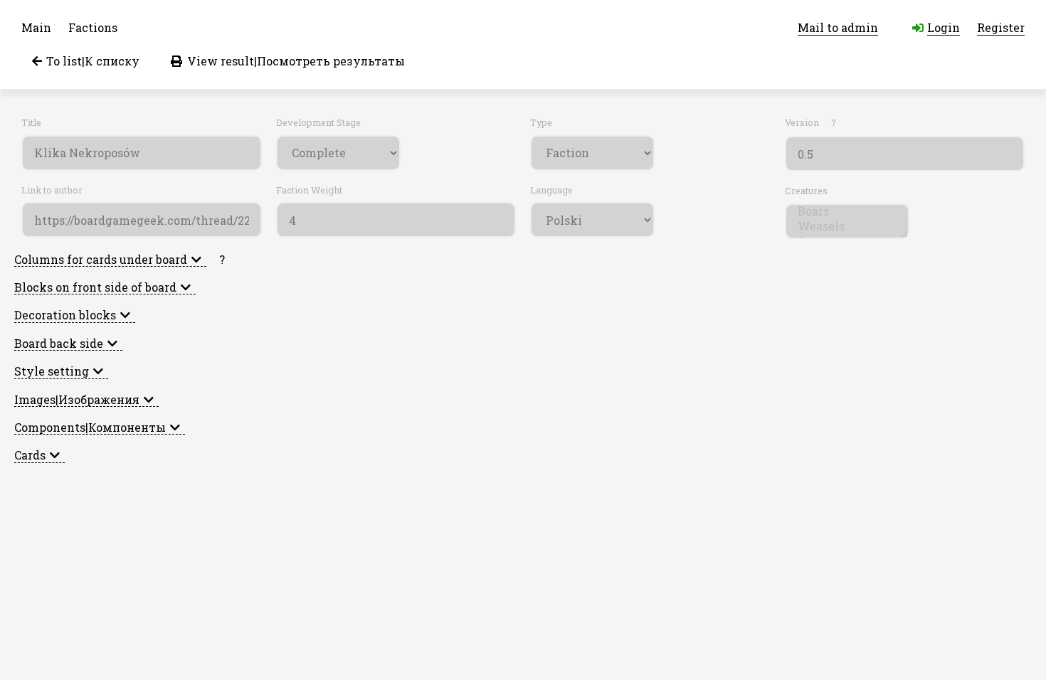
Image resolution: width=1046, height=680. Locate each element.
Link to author (52, 190)
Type (541, 122)
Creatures (806, 191)
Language (551, 190)
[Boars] (847, 210)
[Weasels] (847, 225)
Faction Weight (309, 190)
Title (31, 122)
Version (811, 122)
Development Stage (318, 122)
